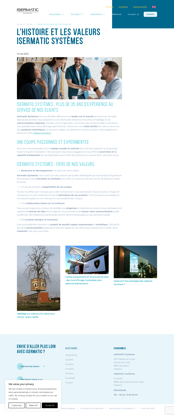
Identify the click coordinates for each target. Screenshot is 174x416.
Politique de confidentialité (92, 408)
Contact (150, 14)
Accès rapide (71, 348)
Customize (16, 405)
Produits (69, 364)
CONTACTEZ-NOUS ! (30, 366)
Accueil (20, 24)
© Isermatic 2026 (148, 408)
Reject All (33, 405)
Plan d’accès (120, 390)
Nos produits (55, 14)
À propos (132, 14)
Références (116, 14)
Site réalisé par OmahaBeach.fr (122, 408)
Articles (29, 24)
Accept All (49, 405)
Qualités (69, 359)
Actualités (123, 7)
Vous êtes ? (76, 14)
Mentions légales (68, 408)
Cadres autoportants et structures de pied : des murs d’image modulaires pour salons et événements (87, 280)
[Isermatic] (27, 11)
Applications (96, 14)
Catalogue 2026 (140, 7)
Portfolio (110, 7)
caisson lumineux (42, 133)
